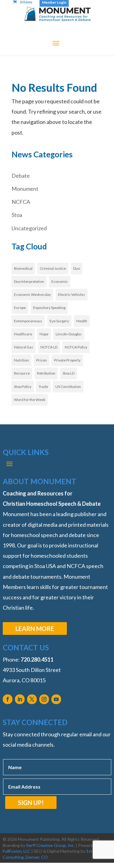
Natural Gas (23, 347)
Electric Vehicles (71, 294)
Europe (20, 307)
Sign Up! (31, 802)
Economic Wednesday (32, 294)
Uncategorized (29, 228)
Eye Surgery (59, 321)
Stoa (17, 214)
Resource (22, 373)
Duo (76, 268)
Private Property (67, 360)
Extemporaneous (28, 321)
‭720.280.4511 (37, 659)
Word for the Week (29, 399)
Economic (59, 281)
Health (81, 321)
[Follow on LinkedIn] (20, 699)
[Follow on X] (32, 699)
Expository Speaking (49, 307)
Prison (41, 360)
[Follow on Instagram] (44, 699)
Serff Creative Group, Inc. (50, 845)
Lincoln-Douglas (69, 334)
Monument (25, 188)
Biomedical (23, 268)
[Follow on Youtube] (56, 699)
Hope (44, 334)
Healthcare (23, 334)
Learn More (35, 628)
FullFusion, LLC (16, 851)
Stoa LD (68, 373)
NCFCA (21, 201)
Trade (43, 386)
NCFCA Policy (76, 347)
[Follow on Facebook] (7, 699)
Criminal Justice (53, 268)
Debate (21, 175)
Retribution (46, 373)
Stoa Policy (22, 386)
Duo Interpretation (29, 281)
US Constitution (68, 386)
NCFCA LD (48, 347)
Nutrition (21, 360)
